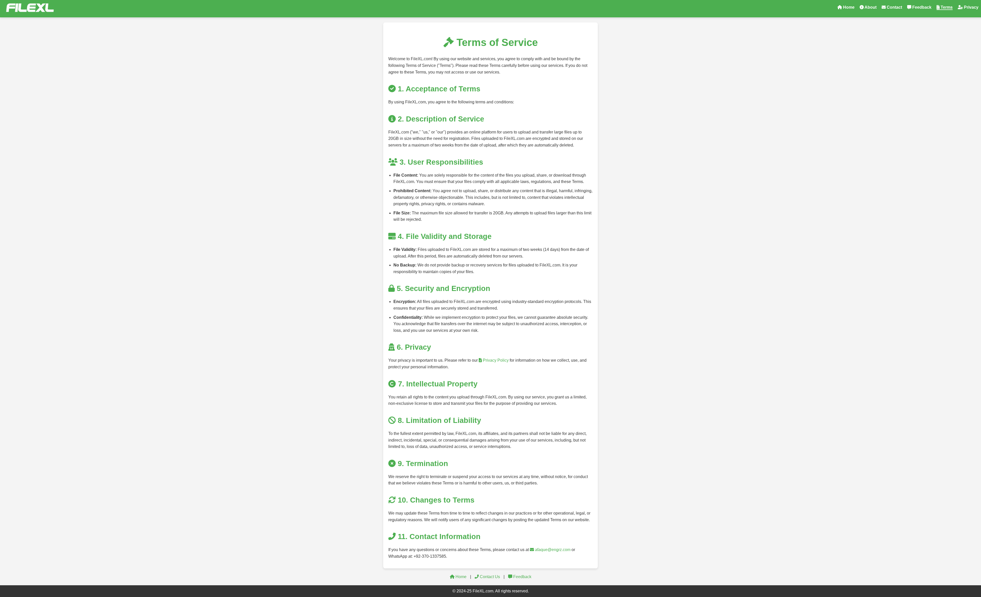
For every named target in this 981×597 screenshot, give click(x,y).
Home (848, 7)
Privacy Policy (495, 360)
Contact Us (489, 577)
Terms (946, 7)
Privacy (970, 7)
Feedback (921, 7)
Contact (894, 7)
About (870, 7)
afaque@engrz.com (552, 549)
